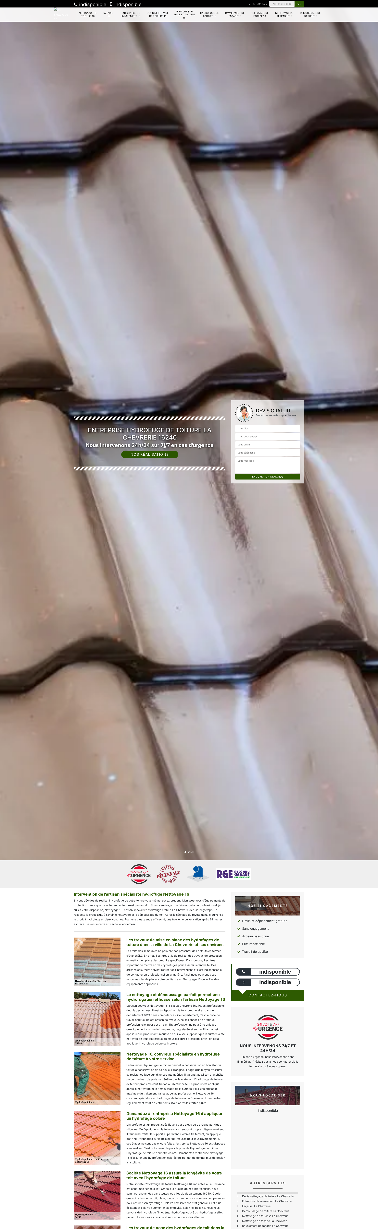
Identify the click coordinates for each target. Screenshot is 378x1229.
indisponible (92, 4)
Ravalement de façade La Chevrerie (265, 1225)
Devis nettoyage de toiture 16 (158, 14)
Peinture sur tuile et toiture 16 (184, 14)
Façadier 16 (108, 14)
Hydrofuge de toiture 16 (209, 14)
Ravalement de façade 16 (235, 14)
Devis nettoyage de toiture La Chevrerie (268, 1196)
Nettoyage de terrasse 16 (284, 14)
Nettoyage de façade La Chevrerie (264, 1221)
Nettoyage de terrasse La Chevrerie (265, 1216)
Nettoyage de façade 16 (260, 14)
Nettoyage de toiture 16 (88, 14)
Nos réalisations (150, 454)
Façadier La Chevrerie (256, 1206)
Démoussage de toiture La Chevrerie (265, 1211)
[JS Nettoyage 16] (62, 14)
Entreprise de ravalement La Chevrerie (267, 1201)
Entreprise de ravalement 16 (130, 14)
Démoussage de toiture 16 (310, 14)
